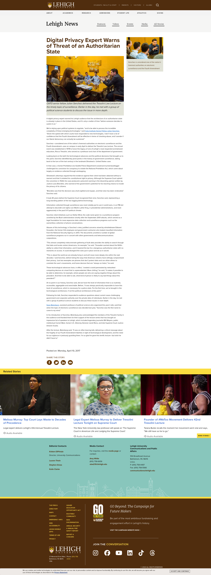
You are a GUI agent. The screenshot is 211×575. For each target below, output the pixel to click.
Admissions (104, 13)
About (49, 13)
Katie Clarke (54, 469)
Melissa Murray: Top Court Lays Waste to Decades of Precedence (34, 421)
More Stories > (204, 436)
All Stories (159, 24)
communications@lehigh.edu (142, 470)
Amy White (94, 458)
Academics (68, 13)
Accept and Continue (180, 571)
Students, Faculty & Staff (105, 5)
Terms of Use (54, 535)
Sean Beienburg (52, 305)
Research (86, 13)
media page (113, 450)
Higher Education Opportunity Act (73, 507)
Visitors (137, 5)
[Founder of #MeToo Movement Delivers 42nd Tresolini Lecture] (176, 394)
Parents (125, 5)
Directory (53, 509)
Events (130, 24)
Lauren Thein (55, 460)
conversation (117, 544)
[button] (157, 5)
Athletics (141, 13)
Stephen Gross (55, 464)
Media (144, 24)
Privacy (52, 539)
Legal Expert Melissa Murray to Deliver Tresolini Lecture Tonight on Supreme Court (103, 421)
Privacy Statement (60, 572)
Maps (51, 512)
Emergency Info (56, 520)
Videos (116, 24)
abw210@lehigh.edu (98, 464)
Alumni (149, 5)
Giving (160, 13)
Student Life (123, 13)
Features (101, 24)
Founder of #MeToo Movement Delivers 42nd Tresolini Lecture (172, 421)
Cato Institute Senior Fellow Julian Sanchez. (102, 131)
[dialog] (105, 571)
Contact (52, 516)
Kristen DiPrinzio (56, 451)
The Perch (53, 505)
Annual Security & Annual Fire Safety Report (73, 528)
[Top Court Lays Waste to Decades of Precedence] (35, 394)
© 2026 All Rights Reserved (152, 567)
